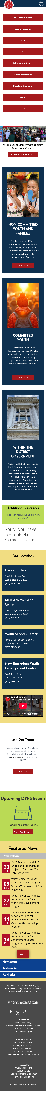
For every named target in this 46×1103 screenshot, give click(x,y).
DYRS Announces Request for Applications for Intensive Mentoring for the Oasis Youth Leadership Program (26, 919)
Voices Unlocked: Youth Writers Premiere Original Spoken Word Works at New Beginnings (27, 884)
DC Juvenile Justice (23, 17)
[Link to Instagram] (25, 1013)
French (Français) (31, 985)
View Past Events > (23, 832)
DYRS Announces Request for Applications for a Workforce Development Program (25, 901)
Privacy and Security (23, 1067)
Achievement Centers (23, 63)
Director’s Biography (23, 86)
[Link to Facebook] (11, 1013)
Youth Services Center (21, 634)
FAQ (23, 51)
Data (23, 40)
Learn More (23, 265)
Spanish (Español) (15, 985)
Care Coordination (23, 74)
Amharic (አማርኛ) (34, 988)
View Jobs (23, 771)
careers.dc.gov (17, 757)
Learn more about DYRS (23, 154)
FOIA (23, 108)
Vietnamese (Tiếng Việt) (16, 988)
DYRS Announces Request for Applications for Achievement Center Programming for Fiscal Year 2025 (27, 940)
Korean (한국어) (29, 991)
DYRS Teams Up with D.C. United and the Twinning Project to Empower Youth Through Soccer (26, 868)
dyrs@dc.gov (26, 1031)
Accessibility (23, 1065)
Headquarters (15, 570)
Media (23, 97)
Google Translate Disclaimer (24, 1073)
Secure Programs (23, 29)
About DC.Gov (23, 1070)
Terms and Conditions (23, 1076)
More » (23, 954)
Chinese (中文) (15, 991)
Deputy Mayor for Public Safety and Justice (23, 473)
